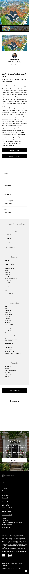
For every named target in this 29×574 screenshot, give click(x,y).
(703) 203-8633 (6, 513)
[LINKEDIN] (9, 482)
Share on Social (14, 156)
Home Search (5, 495)
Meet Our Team (6, 493)
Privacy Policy (17, 568)
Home (3, 490)
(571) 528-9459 (6, 506)
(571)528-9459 (17, 61)
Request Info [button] (14, 150)
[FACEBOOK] (3, 482)
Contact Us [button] (14, 460)
